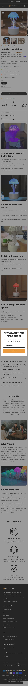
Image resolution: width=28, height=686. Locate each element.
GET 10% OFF (14, 351)
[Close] (25, 331)
